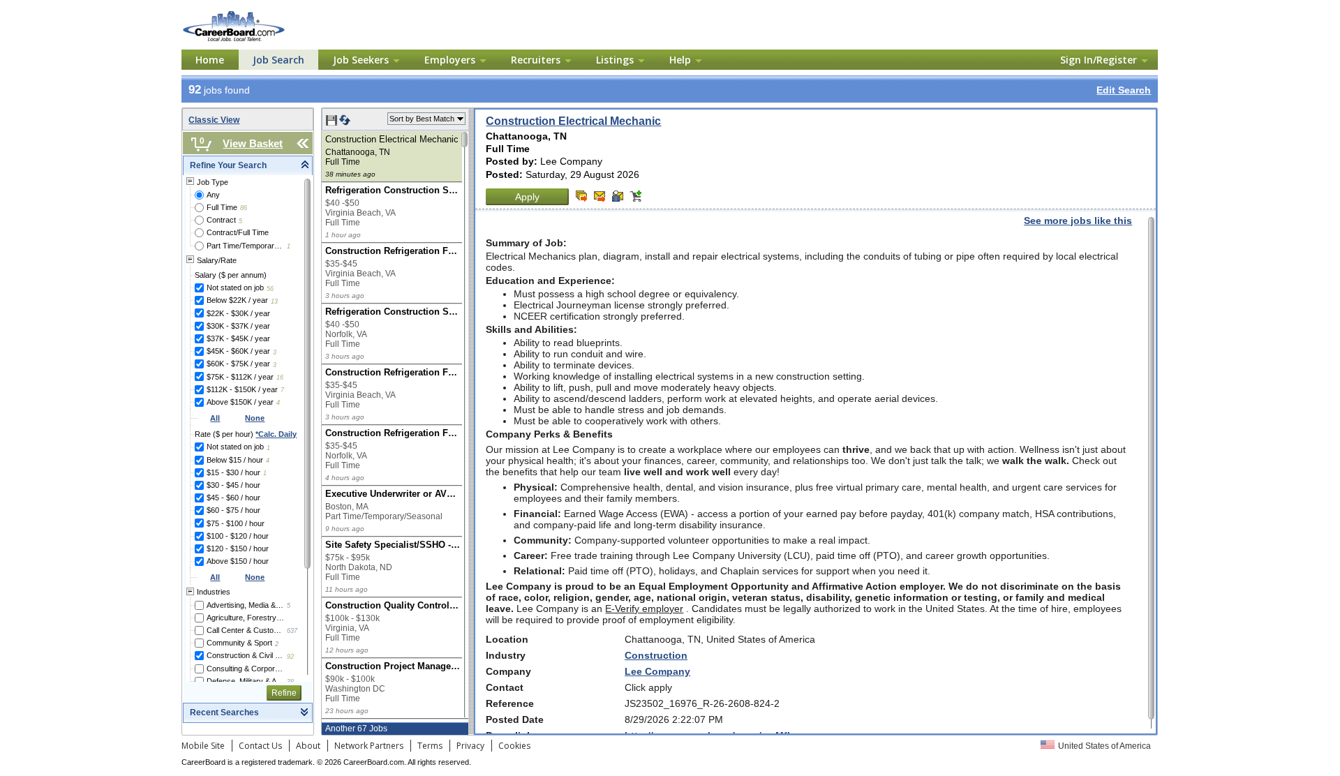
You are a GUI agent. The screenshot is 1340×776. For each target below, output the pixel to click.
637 (292, 630)
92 (290, 656)
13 (274, 301)
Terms (429, 746)
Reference (510, 703)
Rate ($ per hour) (246, 434)
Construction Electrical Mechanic (573, 121)
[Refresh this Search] (344, 123)
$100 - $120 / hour (238, 536)
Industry (506, 655)
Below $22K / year (237, 300)
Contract (221, 220)
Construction (656, 655)
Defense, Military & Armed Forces (245, 681)
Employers (449, 59)
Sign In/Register (1098, 59)
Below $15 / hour (235, 460)
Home (209, 59)
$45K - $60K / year (238, 351)
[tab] (248, 166)
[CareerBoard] (256, 13)
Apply (527, 196)
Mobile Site (203, 746)
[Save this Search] (332, 123)
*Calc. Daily (276, 434)
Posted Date (515, 719)
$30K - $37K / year (238, 326)
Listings (615, 59)
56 (270, 288)
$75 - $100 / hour (236, 523)
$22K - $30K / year (238, 313)
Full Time (222, 207)
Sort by (421, 118)
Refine (284, 693)
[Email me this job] (599, 196)
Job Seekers (361, 59)
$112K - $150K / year (242, 389)
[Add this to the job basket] (635, 196)
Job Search (278, 59)
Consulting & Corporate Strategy (245, 668)
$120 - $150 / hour (238, 548)
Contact (504, 687)
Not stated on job (235, 287)
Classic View (213, 120)
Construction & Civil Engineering (245, 655)
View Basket (253, 143)
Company (508, 671)
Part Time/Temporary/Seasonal (245, 245)
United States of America (1104, 746)
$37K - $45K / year (238, 338)
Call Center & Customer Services (245, 630)
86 (243, 207)
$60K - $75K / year (238, 363)
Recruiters (535, 59)
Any (213, 195)
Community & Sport (239, 643)
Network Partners (368, 746)
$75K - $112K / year (240, 377)
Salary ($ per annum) (231, 275)
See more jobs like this (1078, 220)
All (215, 418)
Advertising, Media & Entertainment (245, 605)
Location (507, 639)
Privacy (470, 746)
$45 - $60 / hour (233, 497)
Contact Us (260, 746)
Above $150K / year (240, 402)
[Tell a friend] (617, 196)
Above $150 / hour (238, 561)
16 (279, 377)
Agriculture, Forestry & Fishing (245, 617)
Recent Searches (224, 712)
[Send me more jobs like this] (581, 196)
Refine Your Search (228, 165)
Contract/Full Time (238, 232)
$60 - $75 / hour (233, 510)
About (308, 746)
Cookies (514, 746)
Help (680, 59)
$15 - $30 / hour (233, 472)
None (255, 418)
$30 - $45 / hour (233, 485)
